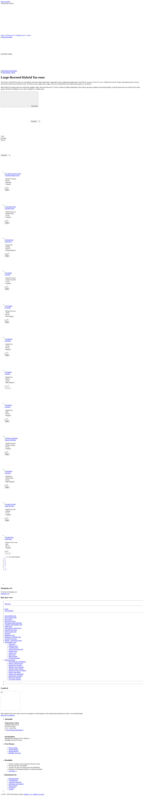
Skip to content (5, 1)
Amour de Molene (10, 440)
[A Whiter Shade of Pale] (74, 165)
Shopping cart (5, 594)
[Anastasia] (74, 462)
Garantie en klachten (15, 782)
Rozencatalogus (13, 751)
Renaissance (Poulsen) (16, 676)
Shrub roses (8, 626)
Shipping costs (20, 35)
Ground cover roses (11, 639)
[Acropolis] (74, 297)
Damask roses (13, 651)
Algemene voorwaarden (16, 784)
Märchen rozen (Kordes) (16, 667)
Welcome (7, 604)
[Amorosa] (74, 396)
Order (7, 190)
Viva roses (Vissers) (15, 679)
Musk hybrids (13, 656)
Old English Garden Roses (13, 628)
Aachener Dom (9, 208)
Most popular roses (10, 617)
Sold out (7, 388)
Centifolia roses (13, 647)
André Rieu (8, 539)
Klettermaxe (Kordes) (15, 665)
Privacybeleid (13, 785)
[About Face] (74, 231)
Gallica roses (13, 653)
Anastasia (8, 473)
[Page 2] (74, 577)
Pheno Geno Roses (14, 672)
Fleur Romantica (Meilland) (17, 662)
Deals (6, 609)
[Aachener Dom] (74, 198)
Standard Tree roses (11, 630)
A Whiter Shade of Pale (12, 175)
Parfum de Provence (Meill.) (17, 670)
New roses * (8, 619)
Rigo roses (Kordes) (15, 677)
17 (5, 569)
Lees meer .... (13, 771)
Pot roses (7, 633)
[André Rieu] (74, 528)
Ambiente (8, 341)
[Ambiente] (74, 330)
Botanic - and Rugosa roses (13, 640)
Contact (28, 35)
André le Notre (9, 506)
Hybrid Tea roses (10, 621)
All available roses (10, 616)
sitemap (26, 794)
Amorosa (7, 407)
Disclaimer (12, 787)
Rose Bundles (9, 611)
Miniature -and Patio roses (13, 637)
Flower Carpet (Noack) (16, 663)
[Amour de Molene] (74, 429)
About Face (8, 241)
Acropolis (8, 308)
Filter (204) (34, 106)
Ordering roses (10, 35)
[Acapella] (74, 264)
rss (31, 794)
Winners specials (10, 660)
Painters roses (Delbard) (16, 674)
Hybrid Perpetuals (14, 658)
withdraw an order (38, 794)
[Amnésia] (74, 363)
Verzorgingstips (13, 749)
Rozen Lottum (13, 748)
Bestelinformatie (14, 778)
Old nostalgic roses (10, 642)
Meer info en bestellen (7, 715)
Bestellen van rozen (15, 753)
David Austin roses (10, 632)
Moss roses (12, 654)
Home (3, 35)
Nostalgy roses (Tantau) (16, 669)
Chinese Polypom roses (16, 649)
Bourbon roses (13, 646)
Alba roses (12, 644)
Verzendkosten (13, 780)
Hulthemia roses (10, 635)
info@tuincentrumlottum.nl (14, 730)
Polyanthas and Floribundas (13, 623)
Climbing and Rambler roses (13, 624)
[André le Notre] (74, 495)
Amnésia (7, 374)
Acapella (7, 274)
